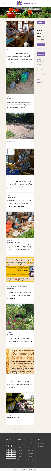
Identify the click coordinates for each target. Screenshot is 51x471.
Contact (19, 459)
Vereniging (20, 447)
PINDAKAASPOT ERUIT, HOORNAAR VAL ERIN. (41, 63)
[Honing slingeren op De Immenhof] (20, 162)
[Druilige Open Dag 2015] (20, 225)
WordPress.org (41, 447)
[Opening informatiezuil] (20, 403)
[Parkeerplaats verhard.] (20, 126)
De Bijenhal (21, 448)
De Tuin (20, 450)
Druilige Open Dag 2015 (13, 242)
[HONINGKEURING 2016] (20, 34)
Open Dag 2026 (40, 57)
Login (39, 441)
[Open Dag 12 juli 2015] (20, 361)
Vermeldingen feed (41, 444)
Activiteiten (20, 456)
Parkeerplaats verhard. (14, 143)
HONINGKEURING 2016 (12, 51)
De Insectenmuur (21, 453)
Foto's (19, 458)
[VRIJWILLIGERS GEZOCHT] (20, 317)
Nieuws (19, 445)
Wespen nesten (11, 197)
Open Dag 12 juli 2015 (13, 378)
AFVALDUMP (10, 98)
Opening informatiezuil (13, 417)
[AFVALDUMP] (20, 81)
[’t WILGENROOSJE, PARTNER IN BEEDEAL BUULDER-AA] (20, 269)
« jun (9, 459)
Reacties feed (40, 446)
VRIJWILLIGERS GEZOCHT (13, 334)
